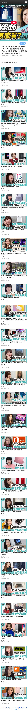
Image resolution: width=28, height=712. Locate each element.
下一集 (22, 43)
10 (26, 707)
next (16, 709)
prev (2, 707)
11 (11, 709)
